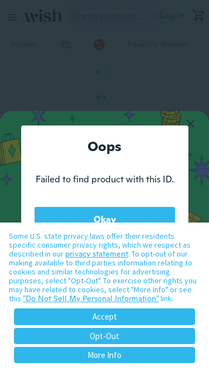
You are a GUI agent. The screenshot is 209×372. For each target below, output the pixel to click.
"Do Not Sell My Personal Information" (91, 298)
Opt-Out (104, 336)
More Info (104, 355)
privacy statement (96, 254)
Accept (105, 316)
